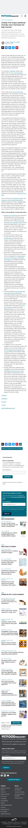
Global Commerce (6, 700)
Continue (7, 476)
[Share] (6, 47)
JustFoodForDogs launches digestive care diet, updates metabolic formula (9, 672)
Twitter (3, 405)
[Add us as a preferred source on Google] (20, 444)
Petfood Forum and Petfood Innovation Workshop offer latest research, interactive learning (8, 583)
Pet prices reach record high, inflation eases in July (8, 662)
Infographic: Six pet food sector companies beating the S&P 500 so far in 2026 (9, 633)
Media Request (7, 823)
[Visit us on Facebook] (2, 775)
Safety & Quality (6, 608)
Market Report (5, 690)
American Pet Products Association (12, 200)
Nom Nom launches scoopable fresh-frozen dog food (8, 683)
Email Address (7, 469)
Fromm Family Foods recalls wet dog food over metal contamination (9, 525)
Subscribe (4, 822)
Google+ (3, 402)
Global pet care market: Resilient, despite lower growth (8, 714)
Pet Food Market (7, 20)
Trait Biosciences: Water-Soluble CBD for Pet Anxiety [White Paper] (9, 534)
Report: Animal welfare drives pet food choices (8, 643)
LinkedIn (4, 395)
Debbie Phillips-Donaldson (12, 42)
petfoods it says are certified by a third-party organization (14, 257)
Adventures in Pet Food (8, 598)
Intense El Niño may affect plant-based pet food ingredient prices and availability (8, 703)
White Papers (5, 531)
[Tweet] (13, 47)
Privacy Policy (16, 823)
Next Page (16, 722)
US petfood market (17, 198)
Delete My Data (14, 779)
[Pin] (16, 47)
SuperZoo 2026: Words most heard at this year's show (9, 623)
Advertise (10, 822)
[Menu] (25, 16)
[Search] (21, 16)
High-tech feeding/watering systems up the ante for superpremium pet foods (9, 693)
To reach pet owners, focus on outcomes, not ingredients (9, 601)
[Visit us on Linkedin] (5, 775)
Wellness (12, 71)
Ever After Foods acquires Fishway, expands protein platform (12, 653)
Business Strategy (6, 629)
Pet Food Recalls (6, 521)
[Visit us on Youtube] (8, 775)
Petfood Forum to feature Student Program (9, 551)
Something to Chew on (8, 711)
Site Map (24, 823)
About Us (17, 822)
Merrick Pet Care (18, 92)
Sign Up (6, 513)
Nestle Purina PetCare (11, 215)
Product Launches (6, 669)
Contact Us (24, 822)
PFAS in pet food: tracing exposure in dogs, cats (9, 611)
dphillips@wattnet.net (8, 408)
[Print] (2, 47)
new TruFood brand (16, 73)
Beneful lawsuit (9, 238)
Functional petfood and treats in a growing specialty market (8, 562)
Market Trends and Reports (7, 620)
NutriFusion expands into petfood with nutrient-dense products (9, 572)
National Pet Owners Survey (15, 371)
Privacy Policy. (6, 511)
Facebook (4, 398)
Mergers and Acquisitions (8, 650)
